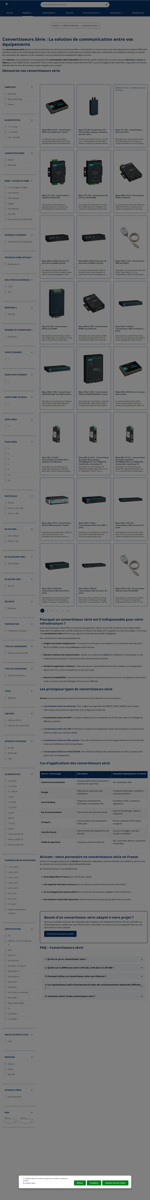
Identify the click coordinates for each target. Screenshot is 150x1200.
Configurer (94, 1183)
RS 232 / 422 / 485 (15, 508)
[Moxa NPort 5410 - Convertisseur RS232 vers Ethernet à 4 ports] (57, 107)
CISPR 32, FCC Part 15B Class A (19, 943)
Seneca (11, 104)
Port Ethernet (13, 209)
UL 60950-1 (13, 1014)
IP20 (10, 1041)
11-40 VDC (12, 786)
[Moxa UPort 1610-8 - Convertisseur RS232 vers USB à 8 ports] (94, 500)
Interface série (13, 1090)
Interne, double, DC (16, 834)
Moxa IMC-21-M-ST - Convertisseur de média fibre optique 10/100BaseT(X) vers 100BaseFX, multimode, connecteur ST (94, 460)
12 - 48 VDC (13, 132)
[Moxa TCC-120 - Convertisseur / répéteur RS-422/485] (57, 172)
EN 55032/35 (13, 960)
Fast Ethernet (13, 193)
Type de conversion (16, 646)
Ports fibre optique (16, 397)
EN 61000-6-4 (13, 976)
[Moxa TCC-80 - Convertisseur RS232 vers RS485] (57, 303)
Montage (10, 1057)
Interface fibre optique (18, 257)
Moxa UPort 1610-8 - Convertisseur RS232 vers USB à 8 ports (93, 525)
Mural (10, 1069)
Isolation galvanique (17, 279)
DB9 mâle (12, 165)
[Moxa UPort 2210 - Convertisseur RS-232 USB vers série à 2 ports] (57, 500)
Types (8, 691)
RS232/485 (12, 753)
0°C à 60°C (12, 904)
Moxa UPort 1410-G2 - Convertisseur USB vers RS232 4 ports (129, 328)
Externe (11, 828)
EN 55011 (12, 955)
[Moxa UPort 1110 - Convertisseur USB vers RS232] (130, 238)
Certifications (13, 929)
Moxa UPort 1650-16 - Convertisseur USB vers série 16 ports (93, 590)
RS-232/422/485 (15, 1097)
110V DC (11, 823)
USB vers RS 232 (14, 720)
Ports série (11, 419)
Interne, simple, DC (15, 844)
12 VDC (11, 797)
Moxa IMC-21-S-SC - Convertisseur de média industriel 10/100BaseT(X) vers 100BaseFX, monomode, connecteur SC (130, 460)
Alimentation (12, 120)
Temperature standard (17, 631)
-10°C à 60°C (13, 867)
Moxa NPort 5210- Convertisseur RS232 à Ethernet (129, 196)
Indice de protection (16, 1034)
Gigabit (11, 203)
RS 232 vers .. (11, 529)
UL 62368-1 (13, 1019)
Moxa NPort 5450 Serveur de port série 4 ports (130, 393)
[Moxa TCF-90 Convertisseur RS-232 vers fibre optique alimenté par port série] (94, 107)
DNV (10, 950)
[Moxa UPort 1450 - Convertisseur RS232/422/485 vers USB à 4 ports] (57, 369)
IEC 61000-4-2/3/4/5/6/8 (18, 992)
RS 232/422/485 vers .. (16, 556)
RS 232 (11, 503)
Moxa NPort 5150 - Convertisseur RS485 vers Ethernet (93, 327)
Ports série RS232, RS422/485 (20, 219)
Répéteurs (12, 698)
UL (9, 1008)
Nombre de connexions (18, 330)
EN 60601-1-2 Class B (17, 966)
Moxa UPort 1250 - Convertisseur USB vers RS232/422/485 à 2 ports (93, 393)
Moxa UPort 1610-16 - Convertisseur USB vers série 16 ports (129, 525)
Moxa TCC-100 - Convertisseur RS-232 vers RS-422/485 (93, 196)
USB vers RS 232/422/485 (18, 725)
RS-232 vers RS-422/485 (18, 653)
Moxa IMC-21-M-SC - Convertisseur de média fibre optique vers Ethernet (55, 459)
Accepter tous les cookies (115, 1183)
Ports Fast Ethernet (16, 374)
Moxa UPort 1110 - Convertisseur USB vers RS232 (129, 262)
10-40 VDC (12, 781)
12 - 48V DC (13, 791)
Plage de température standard (16, 911)
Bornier (11, 160)
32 (9, 480)
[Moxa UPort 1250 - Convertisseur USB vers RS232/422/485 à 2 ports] (94, 369)
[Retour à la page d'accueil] (17, 5)
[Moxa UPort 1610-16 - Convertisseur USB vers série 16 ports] (130, 500)
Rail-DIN (11, 314)
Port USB (11, 214)
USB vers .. (10, 713)
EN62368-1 (12, 987)
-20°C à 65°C (13, 872)
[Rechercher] (106, 4)
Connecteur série (14, 153)
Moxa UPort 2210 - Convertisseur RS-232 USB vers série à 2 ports (56, 524)
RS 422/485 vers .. (13, 579)
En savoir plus (29, 1183)
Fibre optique (13, 198)
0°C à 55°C (12, 893)
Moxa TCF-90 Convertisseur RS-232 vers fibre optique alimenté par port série (93, 132)
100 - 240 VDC (14, 137)
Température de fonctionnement (20, 860)
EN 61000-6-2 (13, 971)
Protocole (11, 496)
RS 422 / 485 (13, 513)
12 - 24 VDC (13, 127)
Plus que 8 (12, 336)
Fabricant (10, 87)
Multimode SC (13, 264)
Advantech (12, 94)
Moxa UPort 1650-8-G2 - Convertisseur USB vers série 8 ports (55, 590)
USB (9, 758)
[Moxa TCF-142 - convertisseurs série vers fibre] (130, 107)
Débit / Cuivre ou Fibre (17, 181)
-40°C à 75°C (13, 883)
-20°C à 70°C (13, 877)
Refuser (80, 1183)
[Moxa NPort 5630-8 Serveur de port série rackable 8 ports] (57, 238)
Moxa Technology (15, 99)
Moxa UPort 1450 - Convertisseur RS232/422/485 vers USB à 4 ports (56, 393)
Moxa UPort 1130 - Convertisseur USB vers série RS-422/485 (129, 589)
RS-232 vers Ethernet (16, 675)
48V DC (11, 818)
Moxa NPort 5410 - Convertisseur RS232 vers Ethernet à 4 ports (56, 131)
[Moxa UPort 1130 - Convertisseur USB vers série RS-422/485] (130, 565)
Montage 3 (11, 307)
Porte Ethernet (13, 352)
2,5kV (10, 286)
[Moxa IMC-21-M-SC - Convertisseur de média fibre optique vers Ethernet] (57, 434)
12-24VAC (12, 802)
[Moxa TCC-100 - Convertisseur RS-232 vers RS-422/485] (94, 172)
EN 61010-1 (13, 982)
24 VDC (11, 813)
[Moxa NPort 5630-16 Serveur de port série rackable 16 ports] (94, 238)
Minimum (10, 1120)
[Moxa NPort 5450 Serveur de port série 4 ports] (130, 369)
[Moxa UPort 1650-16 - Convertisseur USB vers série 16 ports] (94, 565)
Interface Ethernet (15, 235)
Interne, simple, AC (15, 839)
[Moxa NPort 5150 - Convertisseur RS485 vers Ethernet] (94, 303)
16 (9, 475)
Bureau (11, 1064)
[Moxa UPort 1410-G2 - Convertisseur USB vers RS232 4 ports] (130, 303)
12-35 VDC (12, 807)
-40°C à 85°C (13, 888)
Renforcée (12, 608)
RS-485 (11, 748)
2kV (9, 292)
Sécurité (9, 601)
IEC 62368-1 (13, 998)
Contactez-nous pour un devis (60, 934)
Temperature (12, 624)
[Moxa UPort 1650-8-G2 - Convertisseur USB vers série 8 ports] (57, 565)
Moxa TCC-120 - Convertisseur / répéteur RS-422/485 (55, 196)
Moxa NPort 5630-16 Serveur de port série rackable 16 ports (93, 262)
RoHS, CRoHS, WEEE (16, 1003)
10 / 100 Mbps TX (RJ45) (17, 187)
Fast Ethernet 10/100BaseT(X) (20, 242)
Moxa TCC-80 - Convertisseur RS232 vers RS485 (54, 327)
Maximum (26, 1120)
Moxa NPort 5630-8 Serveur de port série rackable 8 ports (55, 262)
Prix (7, 1112)
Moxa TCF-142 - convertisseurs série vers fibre (128, 131)
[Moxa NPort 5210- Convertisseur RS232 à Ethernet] (130, 172)
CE (9, 935)
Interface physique (15, 741)
